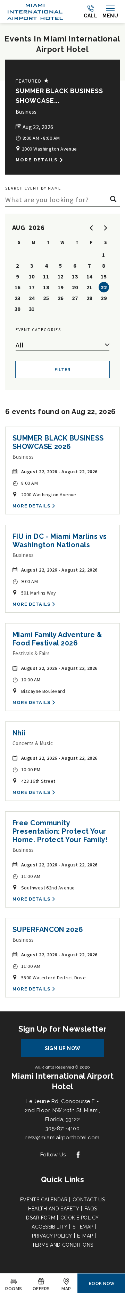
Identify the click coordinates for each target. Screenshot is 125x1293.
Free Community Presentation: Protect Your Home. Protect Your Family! (60, 831)
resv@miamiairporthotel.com (62, 1137)
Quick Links (62, 1179)
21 (89, 287)
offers (41, 1288)
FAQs (90, 1208)
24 (32, 297)
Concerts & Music (32, 743)
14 (89, 276)
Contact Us (89, 1199)
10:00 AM (26, 679)
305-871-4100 (62, 1128)
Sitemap (83, 1227)
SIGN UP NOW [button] (69, 1051)
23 (17, 297)
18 (46, 287)
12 (61, 276)
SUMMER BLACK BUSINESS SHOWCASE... (59, 95)
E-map (85, 1236)
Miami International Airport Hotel (62, 1081)
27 (75, 297)
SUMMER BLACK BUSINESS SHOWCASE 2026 (57, 442)
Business (26, 111)
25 (46, 297)
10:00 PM (26, 769)
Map (66, 1288)
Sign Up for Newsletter (62, 1028)
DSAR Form (40, 1218)
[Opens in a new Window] (78, 1155)
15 (104, 276)
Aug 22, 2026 (37, 126)
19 (61, 287)
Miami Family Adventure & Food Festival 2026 (57, 638)
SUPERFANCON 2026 (47, 929)
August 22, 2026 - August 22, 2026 (59, 471)
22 (104, 287)
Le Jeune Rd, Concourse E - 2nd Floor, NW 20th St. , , (62, 1110)
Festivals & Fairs (31, 653)
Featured (33, 80)
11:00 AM (26, 876)
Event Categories (38, 329)
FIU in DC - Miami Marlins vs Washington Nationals (59, 540)
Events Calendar (44, 1199)
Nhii (19, 733)
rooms (13, 1288)
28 (89, 297)
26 (61, 297)
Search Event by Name (33, 188)
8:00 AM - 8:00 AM (38, 137)
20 (75, 287)
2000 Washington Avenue (48, 149)
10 (32, 276)
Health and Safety (54, 1208)
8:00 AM (25, 483)
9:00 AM (25, 581)
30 (17, 308)
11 (46, 276)
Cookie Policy (79, 1218)
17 (32, 287)
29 (104, 297)
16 (17, 287)
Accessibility (49, 1227)
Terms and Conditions (62, 1245)
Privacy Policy (52, 1236)
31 (32, 308)
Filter (62, 369)
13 (75, 276)
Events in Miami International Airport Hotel (62, 44)
